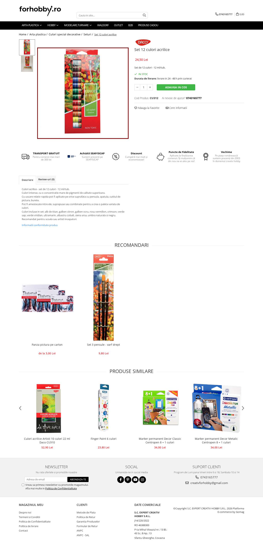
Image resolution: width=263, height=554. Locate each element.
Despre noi (25, 512)
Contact (23, 530)
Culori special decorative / (66, 34)
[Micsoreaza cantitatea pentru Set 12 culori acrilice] (137, 87)
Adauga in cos (176, 87)
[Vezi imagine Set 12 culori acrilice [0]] (27, 47)
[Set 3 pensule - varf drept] (103, 297)
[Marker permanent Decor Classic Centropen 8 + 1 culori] (160, 407)
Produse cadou (148, 25)
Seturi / (89, 34)
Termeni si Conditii (29, 517)
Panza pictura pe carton (47, 344)
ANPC (80, 530)
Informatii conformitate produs (40, 225)
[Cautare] (144, 15)
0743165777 (209, 477)
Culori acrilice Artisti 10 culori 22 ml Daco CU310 (47, 440)
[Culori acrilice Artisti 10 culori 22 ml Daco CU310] (47, 407)
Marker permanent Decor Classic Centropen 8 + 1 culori (160, 440)
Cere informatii (177, 108)
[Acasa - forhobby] (44, 10)
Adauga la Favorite (148, 108)
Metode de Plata (86, 512)
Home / (24, 34)
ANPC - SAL (83, 535)
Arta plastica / (38, 34)
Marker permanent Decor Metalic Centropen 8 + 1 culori (216, 440)
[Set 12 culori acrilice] (83, 93)
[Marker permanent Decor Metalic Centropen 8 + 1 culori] (216, 407)
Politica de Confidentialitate (61, 488)
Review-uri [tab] (46, 179)
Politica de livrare (28, 526)
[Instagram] (142, 479)
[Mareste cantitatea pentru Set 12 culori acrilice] (150, 87)
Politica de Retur (86, 517)
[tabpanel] (83, 93)
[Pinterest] (128, 479)
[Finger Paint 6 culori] (103, 407)
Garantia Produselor (88, 521)
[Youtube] (135, 479)
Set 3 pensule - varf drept (103, 344)
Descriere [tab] (27, 180)
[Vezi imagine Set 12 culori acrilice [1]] (27, 64)
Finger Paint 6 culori (103, 439)
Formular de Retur (87, 526)
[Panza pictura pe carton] (47, 297)
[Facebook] (120, 479)
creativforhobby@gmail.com (209, 483)
